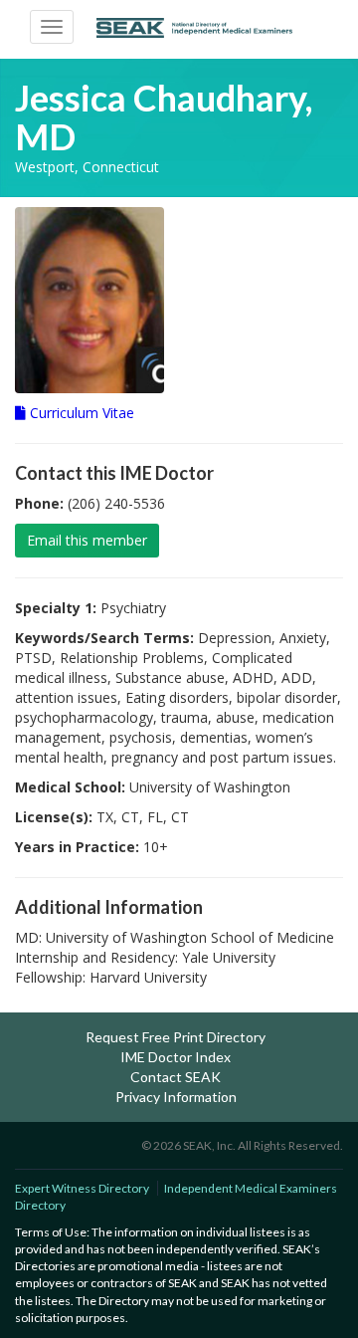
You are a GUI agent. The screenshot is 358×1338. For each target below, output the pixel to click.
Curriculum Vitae (80, 412)
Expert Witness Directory (82, 1188)
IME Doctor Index (175, 1056)
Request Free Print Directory (176, 1036)
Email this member (87, 540)
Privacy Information (176, 1096)
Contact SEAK (175, 1076)
